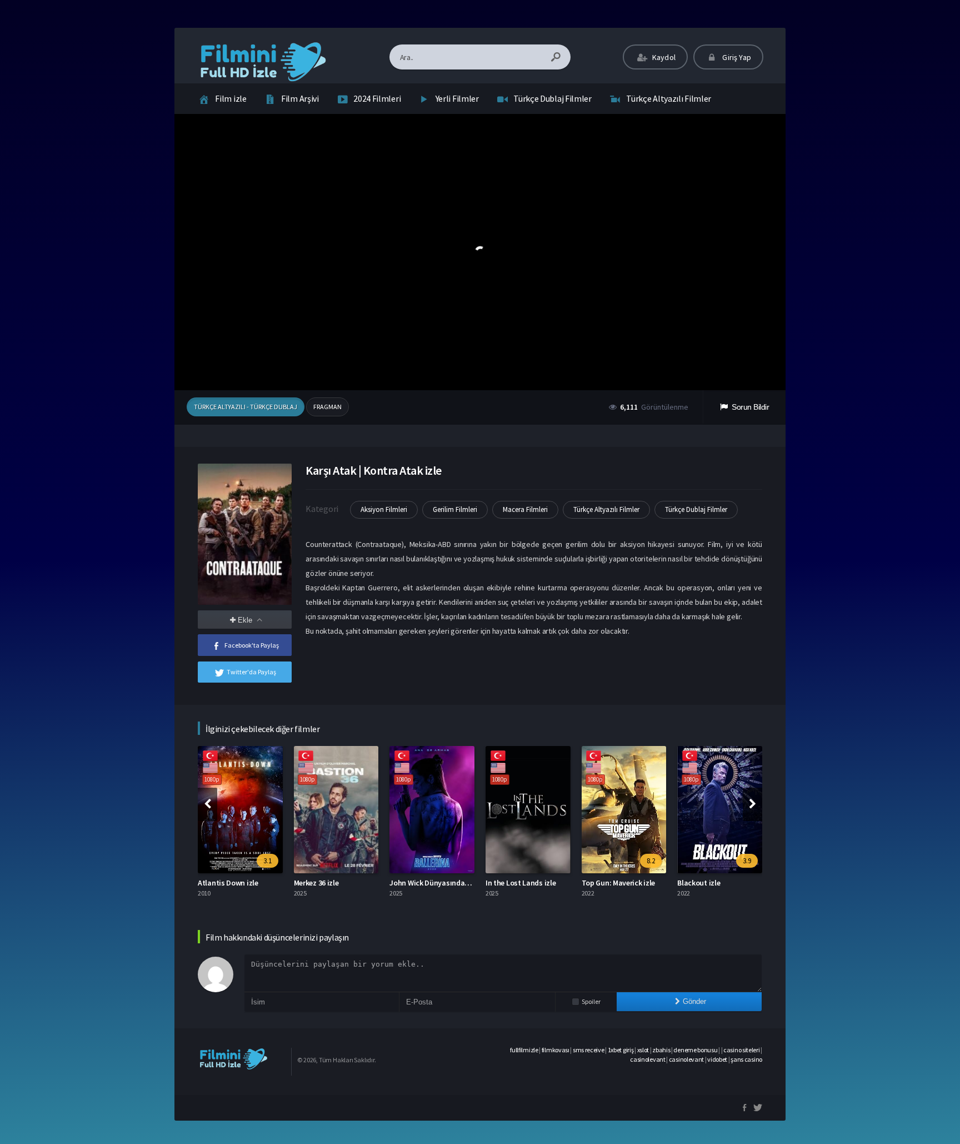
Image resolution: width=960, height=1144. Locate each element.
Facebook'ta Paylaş (251, 645)
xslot (643, 1050)
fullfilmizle (524, 1050)
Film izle (230, 98)
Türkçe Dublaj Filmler (552, 98)
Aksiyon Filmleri (384, 509)
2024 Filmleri (377, 98)
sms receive (588, 1050)
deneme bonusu (695, 1050)
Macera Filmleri (525, 509)
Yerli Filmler (457, 98)
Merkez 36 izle (316, 883)
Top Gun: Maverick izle (618, 883)
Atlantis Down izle (228, 883)
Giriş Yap (736, 57)
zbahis (661, 1050)
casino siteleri (741, 1050)
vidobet (717, 1059)
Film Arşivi (300, 98)
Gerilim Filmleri (455, 509)
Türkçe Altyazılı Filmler (668, 98)
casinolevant (647, 1059)
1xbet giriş (621, 1050)
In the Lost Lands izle (521, 883)
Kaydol (663, 57)
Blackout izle (698, 883)
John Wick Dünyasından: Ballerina (445, 883)
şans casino (746, 1059)
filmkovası (555, 1050)
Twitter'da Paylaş (251, 672)
